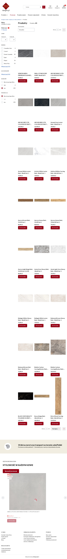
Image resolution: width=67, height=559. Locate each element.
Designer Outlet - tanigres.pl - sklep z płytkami (11, 19)
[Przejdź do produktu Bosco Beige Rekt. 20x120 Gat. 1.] (41, 396)
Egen (5, 57)
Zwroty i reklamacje (29, 541)
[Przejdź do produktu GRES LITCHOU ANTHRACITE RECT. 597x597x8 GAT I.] (27, 491)
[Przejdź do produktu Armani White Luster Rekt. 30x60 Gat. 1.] (25, 151)
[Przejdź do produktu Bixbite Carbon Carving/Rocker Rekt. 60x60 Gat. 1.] (58, 347)
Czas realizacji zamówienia (30, 540)
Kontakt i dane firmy (6, 535)
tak (5, 85)
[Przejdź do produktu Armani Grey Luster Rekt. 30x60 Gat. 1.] (58, 102)
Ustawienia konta (5, 550)
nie (4, 88)
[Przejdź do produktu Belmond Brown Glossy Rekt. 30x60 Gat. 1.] (58, 298)
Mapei (5, 60)
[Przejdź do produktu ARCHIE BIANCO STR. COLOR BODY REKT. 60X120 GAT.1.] (58, 53)
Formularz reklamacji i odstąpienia (32, 536)
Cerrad (6, 51)
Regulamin (48, 538)
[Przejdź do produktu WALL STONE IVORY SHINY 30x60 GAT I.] (41, 53)
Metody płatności (28, 535)
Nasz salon (48, 535)
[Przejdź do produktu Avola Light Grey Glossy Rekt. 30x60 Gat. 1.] (58, 249)
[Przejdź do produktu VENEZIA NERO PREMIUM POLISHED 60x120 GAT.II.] (25, 53)
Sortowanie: (21, 26)
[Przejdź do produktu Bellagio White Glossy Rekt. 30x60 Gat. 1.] (25, 298)
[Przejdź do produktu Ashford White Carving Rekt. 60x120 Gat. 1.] (58, 151)
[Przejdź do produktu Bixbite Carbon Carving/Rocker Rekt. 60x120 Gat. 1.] (41, 347)
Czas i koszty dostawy (29, 538)
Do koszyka (22, 80)
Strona (54, 29)
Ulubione (3, 551)
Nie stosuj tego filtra (9, 82)
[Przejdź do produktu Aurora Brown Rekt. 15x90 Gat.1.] (25, 200)
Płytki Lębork (4, 536)
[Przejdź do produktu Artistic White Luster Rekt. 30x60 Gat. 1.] (41, 151)
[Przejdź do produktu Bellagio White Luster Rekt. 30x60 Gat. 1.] (41, 298)
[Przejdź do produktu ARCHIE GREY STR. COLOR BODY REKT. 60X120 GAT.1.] (25, 102)
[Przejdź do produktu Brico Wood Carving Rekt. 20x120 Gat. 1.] (58, 396)
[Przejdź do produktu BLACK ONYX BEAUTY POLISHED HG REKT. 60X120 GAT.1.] (25, 396)
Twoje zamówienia (6, 548)
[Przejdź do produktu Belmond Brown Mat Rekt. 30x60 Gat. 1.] (25, 347)
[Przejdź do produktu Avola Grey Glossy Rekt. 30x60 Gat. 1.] (41, 249)
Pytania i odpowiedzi (51, 536)
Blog (2, 540)
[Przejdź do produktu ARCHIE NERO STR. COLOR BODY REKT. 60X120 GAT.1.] (41, 102)
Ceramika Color (8, 48)
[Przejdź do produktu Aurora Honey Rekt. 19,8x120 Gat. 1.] (58, 200)
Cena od (3, 36)
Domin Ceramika (8, 54)
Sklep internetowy (31, 556)
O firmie (3, 538)
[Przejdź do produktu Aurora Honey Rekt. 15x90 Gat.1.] (41, 200)
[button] (43, 7)
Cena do (12, 36)
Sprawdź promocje (11, 471)
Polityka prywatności (51, 540)
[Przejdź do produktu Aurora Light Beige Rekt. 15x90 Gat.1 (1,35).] (25, 249)
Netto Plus (7, 63)
